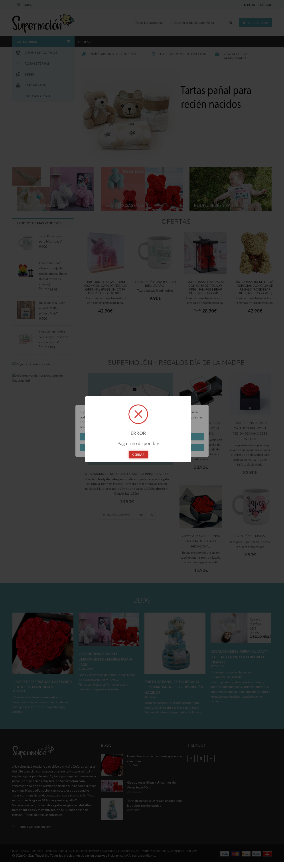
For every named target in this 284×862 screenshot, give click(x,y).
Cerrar (138, 454)
